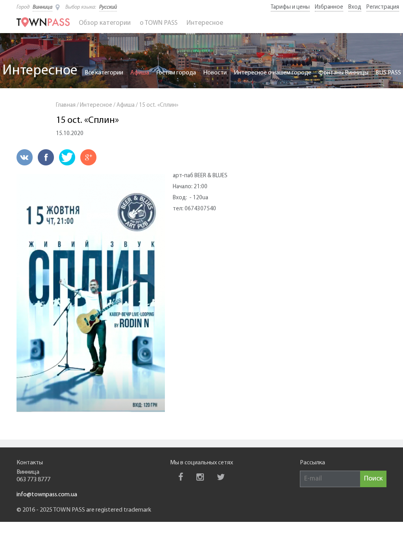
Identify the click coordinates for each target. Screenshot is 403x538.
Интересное (205, 23)
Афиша (139, 73)
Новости (215, 73)
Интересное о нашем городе (272, 73)
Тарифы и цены (290, 7)
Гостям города (176, 73)
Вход (354, 7)
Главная (66, 105)
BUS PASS (388, 73)
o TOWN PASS (158, 23)
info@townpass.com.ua (47, 495)
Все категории (104, 73)
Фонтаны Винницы (343, 73)
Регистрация (382, 7)
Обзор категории (105, 23)
